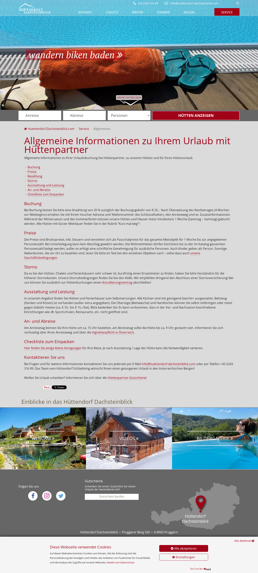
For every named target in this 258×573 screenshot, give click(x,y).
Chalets (112, 12)
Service (227, 12)
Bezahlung (35, 176)
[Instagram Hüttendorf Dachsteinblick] (47, 496)
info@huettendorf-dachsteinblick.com (194, 3)
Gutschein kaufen (111, 496)
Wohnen (85, 12)
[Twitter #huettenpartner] (61, 496)
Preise (32, 172)
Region (189, 12)
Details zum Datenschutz (120, 562)
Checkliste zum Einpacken (46, 194)
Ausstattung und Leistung (46, 185)
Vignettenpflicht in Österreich (113, 332)
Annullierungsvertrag (117, 282)
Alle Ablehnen (243, 541)
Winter (137, 12)
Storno (32, 181)
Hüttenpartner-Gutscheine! (127, 378)
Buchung (34, 167)
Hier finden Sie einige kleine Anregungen (53, 348)
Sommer (163, 12)
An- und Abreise (39, 190)
